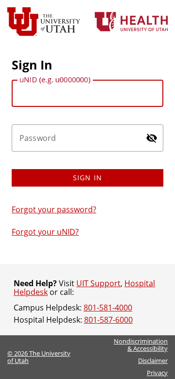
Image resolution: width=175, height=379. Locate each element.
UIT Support (98, 283)
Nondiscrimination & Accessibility (141, 345)
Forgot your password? (54, 209)
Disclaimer (153, 360)
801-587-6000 (108, 319)
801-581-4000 (108, 307)
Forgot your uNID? (45, 231)
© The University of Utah (38, 357)
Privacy (157, 372)
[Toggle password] (151, 138)
